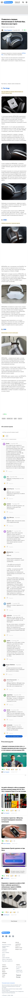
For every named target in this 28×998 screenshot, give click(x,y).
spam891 (9, 603)
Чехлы (3, 954)
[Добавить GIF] (7, 436)
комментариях (12, 439)
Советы (18, 964)
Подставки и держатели (7, 961)
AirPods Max (9, 418)
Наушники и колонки (6, 944)
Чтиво (3, 975)
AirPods (3, 418)
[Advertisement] (12, 779)
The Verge (6, 88)
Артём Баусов (10, 488)
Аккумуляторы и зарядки (5, 947)
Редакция (18, 975)
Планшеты (4, 950)
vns (8, 476)
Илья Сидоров (6, 772)
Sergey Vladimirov (10, 664)
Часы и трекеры (5, 952)
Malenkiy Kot (10, 552)
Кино (3, 976)
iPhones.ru (5, 995)
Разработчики (19, 970)
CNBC (5, 220)
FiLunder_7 (9, 531)
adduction (9, 615)
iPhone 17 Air (18, 949)
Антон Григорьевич (12, 679)
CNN (4, 329)
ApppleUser (10, 695)
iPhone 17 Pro (18, 947)
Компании (4, 973)
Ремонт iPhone (19, 972)
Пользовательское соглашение (8, 982)
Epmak (7, 443)
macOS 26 (18, 944)
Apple (15, 418)
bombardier (9, 725)
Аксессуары (5, 968)
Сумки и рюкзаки (5, 957)
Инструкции (18, 967)
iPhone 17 (17, 946)
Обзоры (4, 942)
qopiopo (9, 504)
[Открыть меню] (2, 2)
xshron (8, 640)
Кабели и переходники (7, 959)
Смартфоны (4, 949)
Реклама (18, 977)
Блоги (3, 970)
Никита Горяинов (6, 843)
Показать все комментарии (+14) (14, 736)
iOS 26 (17, 942)
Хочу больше (14, 921)
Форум (3, 971)
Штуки (3, 955)
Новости (20, 418)
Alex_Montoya (10, 517)
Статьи (4, 964)
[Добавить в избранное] (22, 30)
